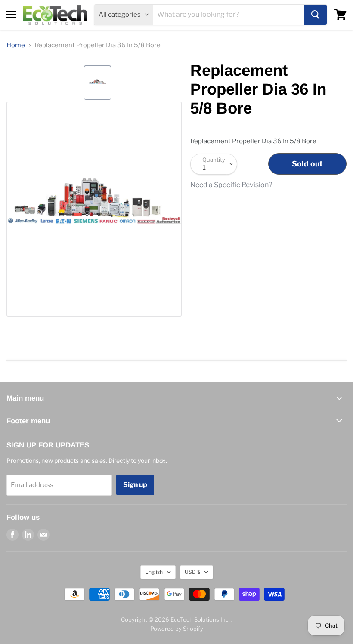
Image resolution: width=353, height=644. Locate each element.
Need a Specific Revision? (231, 185)
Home (15, 45)
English (154, 572)
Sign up (135, 485)
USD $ (192, 572)
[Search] (315, 15)
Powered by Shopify (176, 628)
